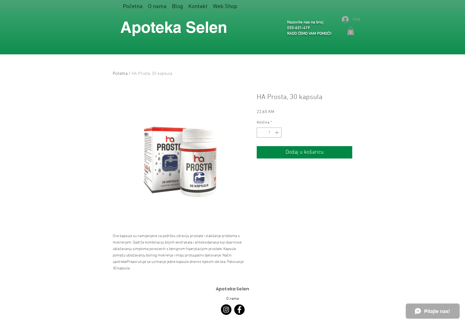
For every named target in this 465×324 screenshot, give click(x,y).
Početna (120, 73)
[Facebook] (239, 309)
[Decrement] (261, 132)
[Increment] (277, 132)
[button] (225, 6)
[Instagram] (226, 309)
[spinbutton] (269, 132)
